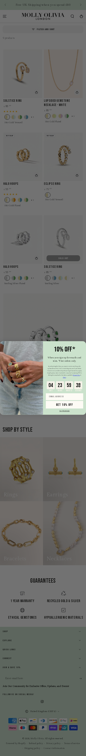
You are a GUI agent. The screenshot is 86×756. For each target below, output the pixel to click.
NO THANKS (64, 411)
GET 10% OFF (64, 405)
